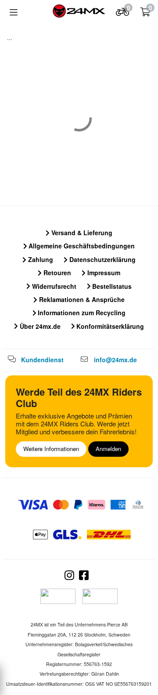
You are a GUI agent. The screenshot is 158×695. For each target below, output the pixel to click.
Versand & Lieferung (81, 232)
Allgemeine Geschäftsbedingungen (81, 245)
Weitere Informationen (51, 448)
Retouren (56, 272)
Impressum (103, 272)
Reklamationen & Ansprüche (81, 299)
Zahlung (39, 259)
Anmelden (108, 448)
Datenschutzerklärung (102, 259)
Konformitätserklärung (109, 326)
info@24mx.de (115, 359)
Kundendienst (42, 359)
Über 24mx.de (39, 326)
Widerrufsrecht (53, 286)
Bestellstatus (111, 286)
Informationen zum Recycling (81, 312)
